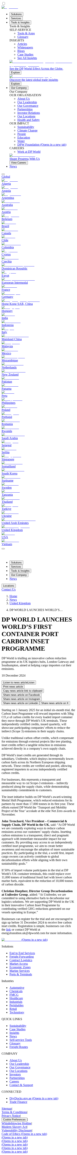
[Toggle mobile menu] (3, 547)
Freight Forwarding (21, 956)
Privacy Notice (11, 1115)
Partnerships (17, 1078)
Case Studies (17, 1029)
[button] (19, 682)
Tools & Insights (20, 22)
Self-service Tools (20, 1040)
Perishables (16, 1005)
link (8, 929)
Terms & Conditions (14, 1112)
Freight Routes (18, 1047)
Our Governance (19, 1067)
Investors (15, 1074)
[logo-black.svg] (10, 7)
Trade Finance (18, 1102)
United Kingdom (20, 603)
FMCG (14, 994)
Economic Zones (20, 967)
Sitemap (7, 1108)
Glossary (15, 1043)
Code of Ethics (24, 1134)
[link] (42, 67)
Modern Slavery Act (14, 1126)
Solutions (16, 14)
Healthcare (16, 998)
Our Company (19, 87)
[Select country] (3, 174)
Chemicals (16, 991)
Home (13, 596)
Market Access (18, 963)
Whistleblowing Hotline (16, 1123)
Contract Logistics (20, 960)
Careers (14, 1081)
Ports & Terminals (20, 974)
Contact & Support (21, 1085)
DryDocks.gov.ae (33, 1098)
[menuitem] (38, 176)
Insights (14, 1032)
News (13, 166)
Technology (16, 1012)
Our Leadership (19, 1063)
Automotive (16, 987)
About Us (15, 1060)
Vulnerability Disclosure (17, 1130)
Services (16, 18)
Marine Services (19, 970)
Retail (13, 1009)
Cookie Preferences (14, 1119)
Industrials (15, 1001)
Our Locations (18, 1071)
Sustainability (17, 1025)
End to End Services (22, 953)
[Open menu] (3, 548)
